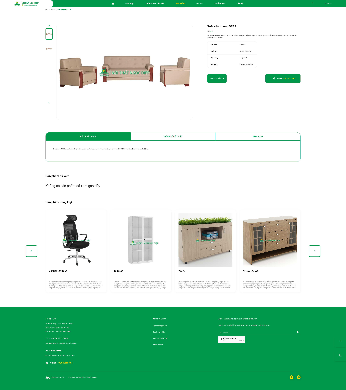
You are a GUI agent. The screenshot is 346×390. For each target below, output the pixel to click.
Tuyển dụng (219, 4)
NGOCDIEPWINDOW (160, 338)
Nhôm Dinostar (158, 344)
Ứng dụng (258, 136)
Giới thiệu (129, 4)
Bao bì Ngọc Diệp (159, 332)
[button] (49, 26)
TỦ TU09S (63, 271)
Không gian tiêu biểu (155, 4)
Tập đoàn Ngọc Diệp (160, 326)
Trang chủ (113, 3)
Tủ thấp (127, 271)
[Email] (340, 341)
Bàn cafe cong (259, 271)
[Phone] (340, 355)
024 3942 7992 (53, 327)
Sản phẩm (180, 4)
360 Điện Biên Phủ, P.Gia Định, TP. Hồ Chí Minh (61, 343)
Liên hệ (240, 4)
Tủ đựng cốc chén (196, 271)
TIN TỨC (199, 4)
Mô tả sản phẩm (88, 136)
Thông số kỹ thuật (173, 136)
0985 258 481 (64, 327)
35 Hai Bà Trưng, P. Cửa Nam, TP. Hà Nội (59, 324)
